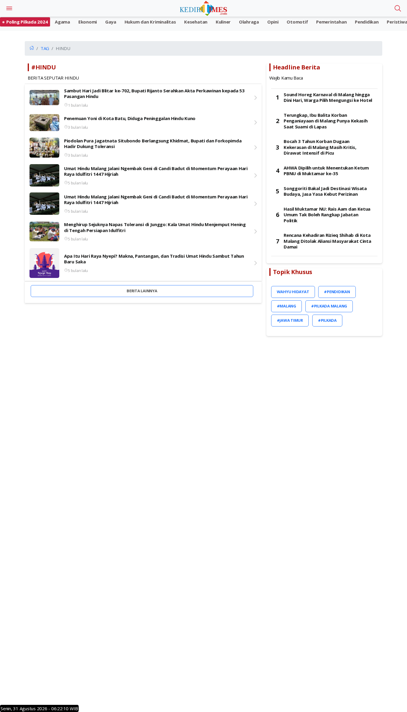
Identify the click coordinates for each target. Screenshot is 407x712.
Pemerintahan (331, 22)
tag (45, 48)
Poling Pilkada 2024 (27, 22)
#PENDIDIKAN (337, 291)
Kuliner (223, 22)
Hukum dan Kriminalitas (150, 22)
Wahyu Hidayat (293, 291)
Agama (62, 22)
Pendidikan (367, 22)
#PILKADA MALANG (329, 306)
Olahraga (249, 22)
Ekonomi (87, 22)
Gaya (110, 22)
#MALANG (286, 306)
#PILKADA (327, 320)
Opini (273, 22)
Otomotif (297, 22)
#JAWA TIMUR (290, 320)
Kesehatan (195, 22)
